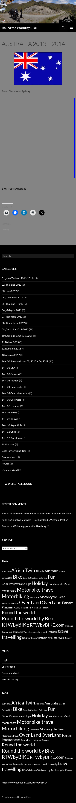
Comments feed (10, 672)
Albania (40, 571)
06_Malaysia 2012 (12, 310)
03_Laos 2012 (9, 291)
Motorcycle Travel (10, 603)
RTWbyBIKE (15, 625)
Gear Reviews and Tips (14, 450)
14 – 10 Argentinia (12, 425)
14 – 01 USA (8, 367)
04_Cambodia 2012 (12, 297)
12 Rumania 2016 (11, 348)
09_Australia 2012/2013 (15, 329)
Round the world (18, 612)
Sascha (5, 632)
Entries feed (8, 666)
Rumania (69, 625)
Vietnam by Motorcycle (51, 637)
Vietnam (32, 637)
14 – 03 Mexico (10, 380)
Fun (51, 577)
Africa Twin (23, 570)
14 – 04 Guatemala (12, 386)
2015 (9, 571)
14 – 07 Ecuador (11, 406)
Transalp (52, 631)
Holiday (40, 583)
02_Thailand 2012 (11, 284)
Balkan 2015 (7, 578)
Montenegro (9, 590)
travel (64, 631)
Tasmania (18, 631)
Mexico (68, 584)
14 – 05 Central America (15, 393)
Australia (52, 571)
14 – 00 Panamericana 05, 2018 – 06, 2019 (25, 361)
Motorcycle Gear (52, 597)
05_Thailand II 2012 (12, 303)
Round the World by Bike (19, 28)
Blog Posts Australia (14, 188)
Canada (26, 578)
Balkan (62, 571)
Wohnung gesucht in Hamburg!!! (31, 526)
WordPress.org (10, 679)
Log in (5, 660)
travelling (12, 637)
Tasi (10, 631)
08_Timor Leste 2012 (13, 322)
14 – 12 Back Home (12, 437)
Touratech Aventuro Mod (35, 632)
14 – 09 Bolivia (10, 418)
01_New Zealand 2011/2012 (17, 278)
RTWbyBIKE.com (47, 625)
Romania (45, 608)
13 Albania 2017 (11, 354)
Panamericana (11, 607)
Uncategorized (10, 469)
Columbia (43, 578)
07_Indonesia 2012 (12, 316)
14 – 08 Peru (9, 412)
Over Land (30, 602)
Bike (17, 577)
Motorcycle (34, 597)
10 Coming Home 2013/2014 (18, 335)
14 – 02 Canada (10, 374)
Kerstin (59, 584)
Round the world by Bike (28, 618)
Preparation (8, 457)
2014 (4, 571)
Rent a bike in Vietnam (31, 607)
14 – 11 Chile (9, 431)
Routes (5, 463)
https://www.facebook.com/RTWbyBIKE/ (24, 782)
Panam (67, 602)
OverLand (52, 602)
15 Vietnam (8, 444)
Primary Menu (72, 27)
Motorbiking (15, 596)
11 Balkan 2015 (10, 342)
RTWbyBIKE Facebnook (17, 483)
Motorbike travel (36, 589)
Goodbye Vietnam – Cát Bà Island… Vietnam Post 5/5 (42, 513)
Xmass (68, 637)
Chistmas (34, 578)
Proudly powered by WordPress (16, 797)
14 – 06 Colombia (11, 399)
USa (24, 637)
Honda (52, 584)
